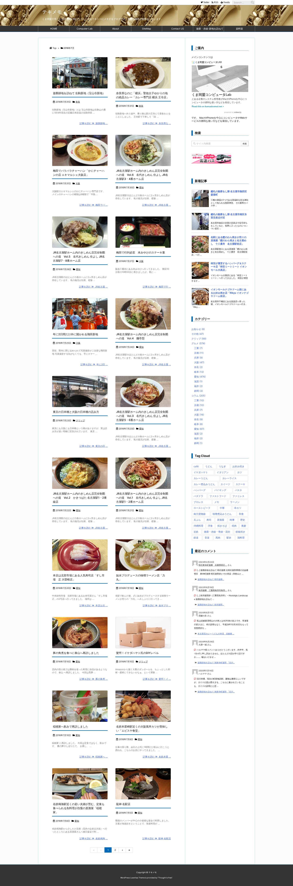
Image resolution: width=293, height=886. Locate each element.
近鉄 (196, 531)
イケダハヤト (201, 472)
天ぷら (197, 519)
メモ (216, 502)
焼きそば (222, 525)
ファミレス (238, 496)
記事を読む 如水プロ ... (157, 605)
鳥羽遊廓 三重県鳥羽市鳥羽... (213, 590)
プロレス (198, 502)
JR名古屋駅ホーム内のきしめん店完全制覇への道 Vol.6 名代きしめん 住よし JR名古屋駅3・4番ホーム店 (142, 175)
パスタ (238, 490)
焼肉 (234, 525)
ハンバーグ (200, 490)
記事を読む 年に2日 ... (94, 364)
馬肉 (218, 537)
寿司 (209, 519)
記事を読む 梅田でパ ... (94, 204)
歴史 (242, 519)
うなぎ (222, 466)
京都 (199, 352)
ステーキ (240, 484)
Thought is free (165, 877)
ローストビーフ (202, 507)
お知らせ (198, 329)
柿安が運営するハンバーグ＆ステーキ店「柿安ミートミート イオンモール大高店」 (229, 266)
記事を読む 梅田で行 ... (157, 286)
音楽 (207, 537)
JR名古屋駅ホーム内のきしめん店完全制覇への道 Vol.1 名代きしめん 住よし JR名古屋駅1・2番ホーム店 (142, 497)
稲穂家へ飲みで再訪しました (70, 726)
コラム (198, 395)
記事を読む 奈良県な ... (157, 123)
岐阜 (199, 371)
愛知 (141, 187)
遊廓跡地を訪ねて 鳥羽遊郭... (211, 604)
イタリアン (223, 472)
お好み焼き (238, 466)
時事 (232, 519)
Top (54, 48)
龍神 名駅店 (123, 804)
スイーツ (225, 484)
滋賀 (198, 381)
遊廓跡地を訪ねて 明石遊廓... (211, 579)
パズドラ (198, 496)
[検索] (252, 3)
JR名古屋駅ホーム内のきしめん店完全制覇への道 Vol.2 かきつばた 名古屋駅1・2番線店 (80, 497)
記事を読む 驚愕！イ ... (157, 678)
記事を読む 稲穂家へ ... (94, 756)
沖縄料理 (198, 525)
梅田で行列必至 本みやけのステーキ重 (140, 252)
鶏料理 (241, 537)
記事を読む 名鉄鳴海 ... (94, 838)
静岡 (198, 390)
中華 (222, 507)
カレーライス (229, 478)
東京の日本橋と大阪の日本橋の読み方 (76, 411)
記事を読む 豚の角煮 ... (94, 678)
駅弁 (229, 537)
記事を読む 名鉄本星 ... (157, 756)
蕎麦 (243, 525)
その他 (197, 333)
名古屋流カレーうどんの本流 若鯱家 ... (216, 633)
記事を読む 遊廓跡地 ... (94, 123)
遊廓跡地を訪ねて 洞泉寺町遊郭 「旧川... (216, 662)
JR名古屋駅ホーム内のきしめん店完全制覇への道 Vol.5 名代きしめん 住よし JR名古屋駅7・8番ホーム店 (79, 256)
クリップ (80, 420)
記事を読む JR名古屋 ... (156, 204)
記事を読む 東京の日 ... (94, 446)
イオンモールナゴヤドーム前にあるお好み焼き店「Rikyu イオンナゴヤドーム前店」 (230, 292)
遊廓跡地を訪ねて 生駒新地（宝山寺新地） (79, 93)
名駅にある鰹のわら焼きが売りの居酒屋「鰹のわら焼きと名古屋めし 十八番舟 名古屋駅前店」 (228, 240)
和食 (241, 513)
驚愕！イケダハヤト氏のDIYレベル (137, 653)
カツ (239, 472)
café (196, 466)
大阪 (78, 183)
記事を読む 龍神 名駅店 (156, 838)
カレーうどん (201, 478)
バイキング (220, 490)
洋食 (210, 525)
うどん (208, 466)
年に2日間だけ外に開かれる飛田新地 (75, 334)
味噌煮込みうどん (222, 513)
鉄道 (196, 537)
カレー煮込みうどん (204, 484)
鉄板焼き (240, 531)
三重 (198, 348)
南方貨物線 (200, 513)
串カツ (237, 507)
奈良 (78, 101)
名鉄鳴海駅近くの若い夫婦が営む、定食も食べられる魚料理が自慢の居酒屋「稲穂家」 (78, 808)
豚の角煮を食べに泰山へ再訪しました (76, 653)
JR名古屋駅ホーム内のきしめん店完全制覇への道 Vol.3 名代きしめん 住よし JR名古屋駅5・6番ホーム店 (142, 416)
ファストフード (218, 496)
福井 (198, 386)
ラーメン (235, 502)
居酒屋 (220, 519)
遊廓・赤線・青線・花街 (217, 531)
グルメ (198, 343)
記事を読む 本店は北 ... (94, 605)
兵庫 (198, 357)
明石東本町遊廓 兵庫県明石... (213, 565)
